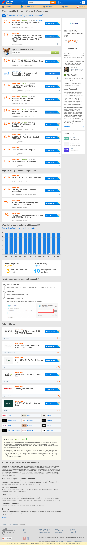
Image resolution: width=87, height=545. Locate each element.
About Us (25, 529)
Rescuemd (67, 127)
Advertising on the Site (45, 529)
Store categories (74, 531)
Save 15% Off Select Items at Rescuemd (24, 112)
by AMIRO (6, 338)
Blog (61, 2)
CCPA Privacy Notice (44, 532)
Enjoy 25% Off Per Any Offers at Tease (29, 361)
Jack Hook (25, 135)
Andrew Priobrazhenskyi (76, 69)
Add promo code (43, 534)
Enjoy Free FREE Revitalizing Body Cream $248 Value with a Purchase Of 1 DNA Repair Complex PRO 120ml (27, 38)
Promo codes (11, 15)
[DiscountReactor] (7, 2)
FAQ (24, 531)
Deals (20, 15)
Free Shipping (49, 6)
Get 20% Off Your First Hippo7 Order (28, 375)
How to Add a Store (59, 531)
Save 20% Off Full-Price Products (26, 178)
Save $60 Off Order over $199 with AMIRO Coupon (27, 332)
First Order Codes (29, 6)
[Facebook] (28, 538)
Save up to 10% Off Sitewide (24, 162)
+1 (59, 27)
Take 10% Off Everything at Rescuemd (23, 87)
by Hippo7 (6, 381)
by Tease (6, 367)
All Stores (72, 529)
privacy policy (77, 543)
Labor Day (82, 6)
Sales (66, 6)
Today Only (73, 532)
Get (55, 52)
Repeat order (38, 15)
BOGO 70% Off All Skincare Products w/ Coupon (27, 347)
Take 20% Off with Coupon (23, 150)
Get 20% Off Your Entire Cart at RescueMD (25, 138)
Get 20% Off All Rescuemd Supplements (23, 125)
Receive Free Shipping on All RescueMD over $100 (24, 74)
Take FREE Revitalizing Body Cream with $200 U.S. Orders (27, 216)
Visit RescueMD (6, 517)
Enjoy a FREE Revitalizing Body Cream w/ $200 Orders (26, 203)
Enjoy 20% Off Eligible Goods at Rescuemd (26, 24)
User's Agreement (59, 541)
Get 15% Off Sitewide (24, 389)
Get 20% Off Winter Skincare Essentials (24, 191)
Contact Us (57, 529)
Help (24, 532)
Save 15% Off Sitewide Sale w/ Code (27, 61)
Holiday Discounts (43, 531)
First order (28, 15)
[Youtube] (24, 538)
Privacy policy (68, 541)
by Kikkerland (7, 396)
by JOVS (6, 410)
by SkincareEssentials (9, 352)
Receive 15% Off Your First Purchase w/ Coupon (23, 100)
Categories (8, 6)
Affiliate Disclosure (77, 541)
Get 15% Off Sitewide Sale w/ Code (27, 404)
